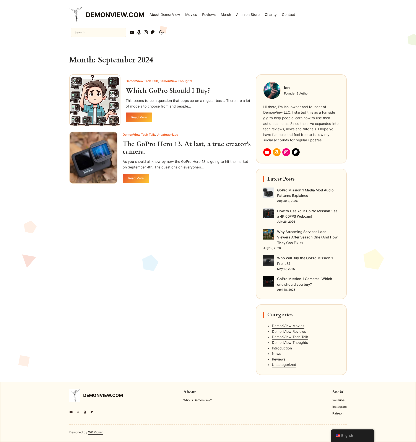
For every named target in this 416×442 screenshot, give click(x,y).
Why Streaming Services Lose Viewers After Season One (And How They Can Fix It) (307, 237)
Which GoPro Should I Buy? (168, 91)
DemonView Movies (288, 326)
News (276, 353)
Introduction (282, 348)
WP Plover (95, 432)
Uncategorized (167, 134)
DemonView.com (115, 15)
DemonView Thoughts (175, 81)
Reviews (278, 359)
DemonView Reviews (289, 331)
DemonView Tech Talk (142, 81)
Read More (140, 118)
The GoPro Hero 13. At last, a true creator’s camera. (187, 147)
